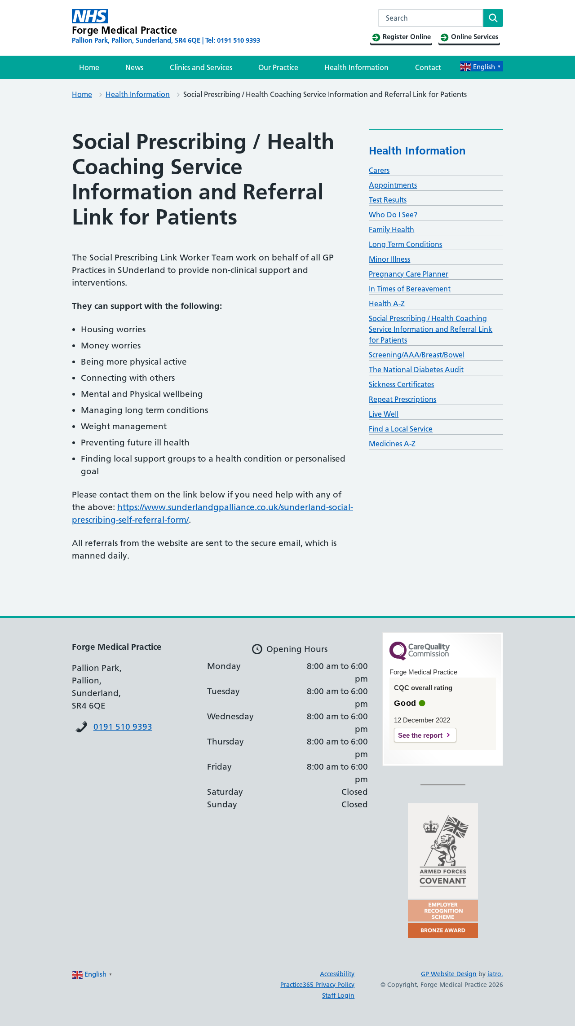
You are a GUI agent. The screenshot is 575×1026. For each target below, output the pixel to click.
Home (89, 67)
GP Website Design (449, 974)
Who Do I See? (393, 214)
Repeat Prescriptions (402, 399)
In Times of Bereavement (410, 288)
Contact (428, 67)
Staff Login (338, 995)
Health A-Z (387, 303)
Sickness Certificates (401, 384)
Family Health (391, 229)
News (134, 67)
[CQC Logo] (419, 658)
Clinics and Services (201, 67)
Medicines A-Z (392, 443)
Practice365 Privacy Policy (317, 985)
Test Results (388, 199)
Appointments (393, 185)
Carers (379, 170)
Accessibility (337, 974)
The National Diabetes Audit (416, 369)
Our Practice (278, 67)
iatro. (495, 974)
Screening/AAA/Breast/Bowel (416, 354)
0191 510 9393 (122, 727)
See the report (420, 735)
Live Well (383, 414)
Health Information (356, 67)
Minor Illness (389, 259)
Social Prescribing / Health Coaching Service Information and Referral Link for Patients (430, 329)
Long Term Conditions (405, 244)
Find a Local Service (401, 428)
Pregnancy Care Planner (408, 273)
